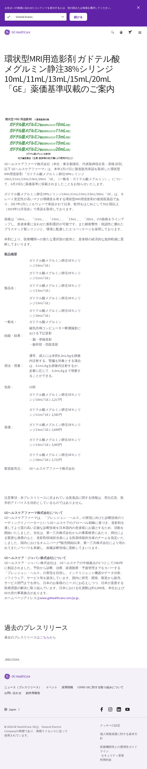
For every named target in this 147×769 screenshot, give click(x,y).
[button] (112, 32)
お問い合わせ (13, 693)
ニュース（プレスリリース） (23, 687)
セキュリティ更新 (112, 755)
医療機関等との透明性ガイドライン (118, 749)
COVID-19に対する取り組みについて (100, 687)
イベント (51, 687)
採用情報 (67, 687)
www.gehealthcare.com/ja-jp (59, 598)
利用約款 (106, 759)
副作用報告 (33, 693)
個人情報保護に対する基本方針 (118, 736)
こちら (44, 637)
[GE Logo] (17, 32)
